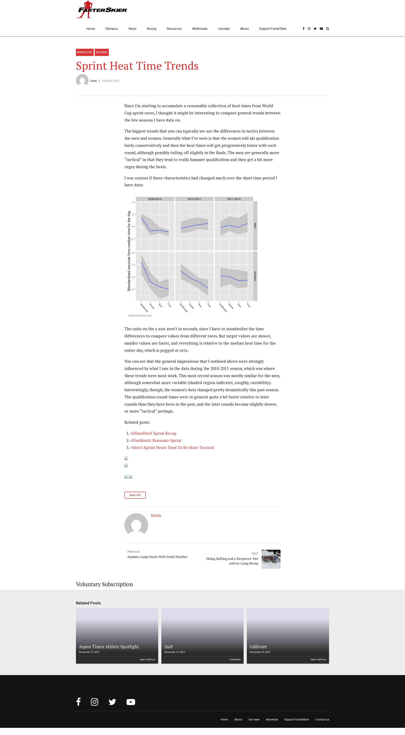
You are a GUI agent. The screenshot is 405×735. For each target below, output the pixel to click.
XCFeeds (101, 52)
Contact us (322, 719)
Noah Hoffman (147, 659)
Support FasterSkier (273, 29)
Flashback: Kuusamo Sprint (156, 440)
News (132, 29)
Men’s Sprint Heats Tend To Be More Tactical (173, 447)
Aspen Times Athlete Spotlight (109, 647)
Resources (174, 29)
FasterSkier (235, 659)
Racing (151, 29)
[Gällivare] (287, 636)
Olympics (111, 29)
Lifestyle (224, 29)
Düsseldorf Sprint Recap (154, 433)
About (244, 29)
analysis (135, 495)
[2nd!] (202, 636)
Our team (254, 719)
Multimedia (199, 29)
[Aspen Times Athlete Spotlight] (116, 636)
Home (90, 29)
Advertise (272, 719)
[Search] (327, 28)
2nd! (168, 647)
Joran (93, 80)
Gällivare (258, 647)
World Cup (84, 52)
